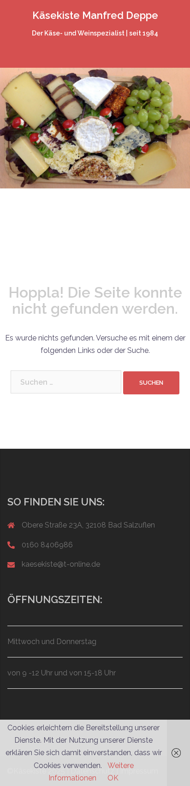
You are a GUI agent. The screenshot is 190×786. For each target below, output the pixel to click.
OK (113, 778)
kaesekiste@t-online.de (61, 564)
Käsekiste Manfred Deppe (95, 15)
